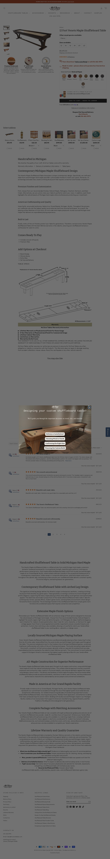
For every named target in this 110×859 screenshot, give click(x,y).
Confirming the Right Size (55, 443)
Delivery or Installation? (55, 434)
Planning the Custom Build (55, 448)
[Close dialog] (89, 407)
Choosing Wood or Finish (55, 439)
